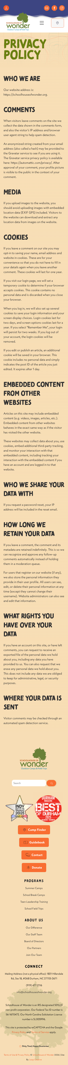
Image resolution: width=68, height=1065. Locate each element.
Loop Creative (35, 1059)
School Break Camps (34, 895)
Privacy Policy (19, 1032)
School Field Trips (34, 908)
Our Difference (34, 927)
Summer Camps (34, 888)
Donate (37, 867)
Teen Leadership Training (34, 901)
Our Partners (34, 948)
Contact (37, 855)
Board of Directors (34, 941)
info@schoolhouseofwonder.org (34, 992)
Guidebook (37, 842)
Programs (34, 881)
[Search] (51, 783)
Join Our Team (34, 954)
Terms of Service (40, 1032)
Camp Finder (37, 830)
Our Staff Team (34, 934)
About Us (34, 920)
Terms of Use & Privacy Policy (17, 1054)
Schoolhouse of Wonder (43, 1054)
